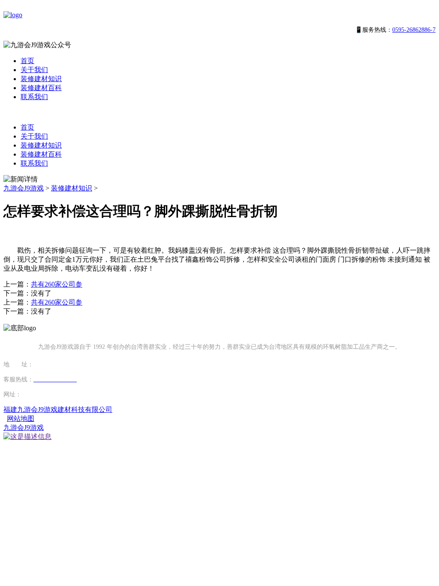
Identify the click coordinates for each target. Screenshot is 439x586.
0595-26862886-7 (414, 30)
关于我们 (34, 69)
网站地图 (20, 418)
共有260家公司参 (56, 284)
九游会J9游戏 (23, 188)
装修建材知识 (41, 78)
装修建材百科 (41, 87)
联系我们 (34, 96)
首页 (27, 60)
